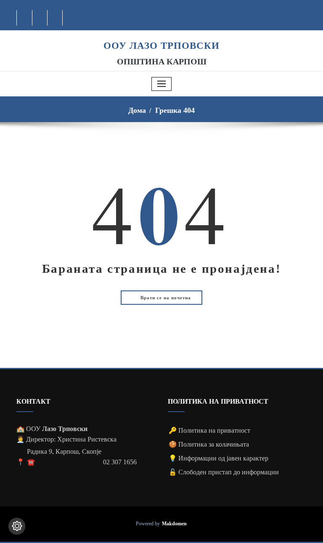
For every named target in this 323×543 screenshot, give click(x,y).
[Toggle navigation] (161, 84)
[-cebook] (24, 18)
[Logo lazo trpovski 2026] (161, 34)
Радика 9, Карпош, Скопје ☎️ (64, 457)
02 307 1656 (120, 462)
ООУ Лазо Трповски (161, 45)
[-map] (55, 18)
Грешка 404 (175, 110)
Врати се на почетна (165, 297)
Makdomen (174, 524)
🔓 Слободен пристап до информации (224, 472)
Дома (137, 110)
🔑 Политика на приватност (209, 430)
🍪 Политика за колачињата (209, 444)
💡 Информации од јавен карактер (218, 458)
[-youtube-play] (40, 18)
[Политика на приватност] (16, 526)
